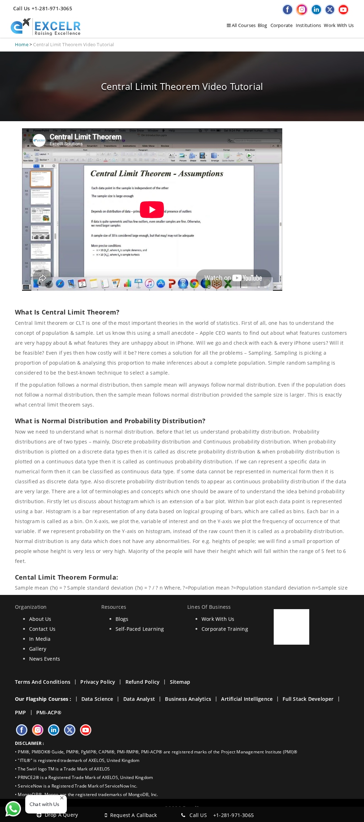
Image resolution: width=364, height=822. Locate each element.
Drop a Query (60, 814)
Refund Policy (142, 681)
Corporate (282, 25)
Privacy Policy (97, 681)
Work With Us (339, 25)
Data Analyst (139, 698)
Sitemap (180, 681)
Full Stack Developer (308, 698)
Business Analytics (188, 698)
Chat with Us (45, 804)
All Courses (243, 25)
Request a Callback (132, 815)
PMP (20, 712)
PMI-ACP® (49, 712)
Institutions (308, 25)
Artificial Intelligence (247, 698)
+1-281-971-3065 (233, 815)
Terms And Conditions (42, 681)
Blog (262, 25)
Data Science (97, 698)
